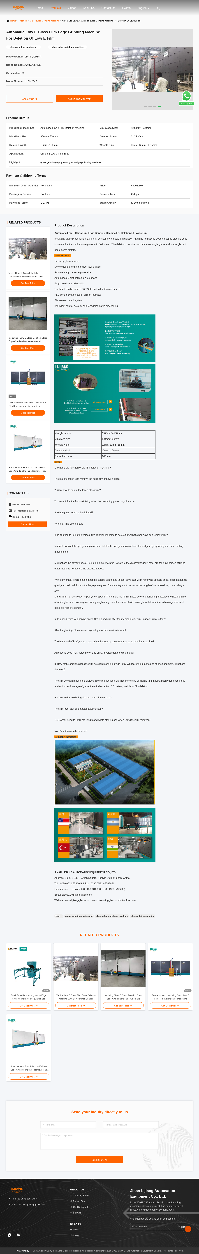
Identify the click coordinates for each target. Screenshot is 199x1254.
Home (39, 8)
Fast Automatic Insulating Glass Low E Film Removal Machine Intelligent (170, 997)
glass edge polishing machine (112, 916)
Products (55, 8)
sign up (184, 1227)
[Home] (18, 8)
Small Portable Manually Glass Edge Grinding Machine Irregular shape (28, 997)
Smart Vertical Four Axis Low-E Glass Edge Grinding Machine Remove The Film (27, 471)
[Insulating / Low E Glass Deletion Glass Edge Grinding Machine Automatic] (123, 968)
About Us (89, 8)
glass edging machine (142, 916)
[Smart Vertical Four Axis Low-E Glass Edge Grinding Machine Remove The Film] (28, 1039)
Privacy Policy (22, 1250)
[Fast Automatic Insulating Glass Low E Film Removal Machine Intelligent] (170, 968)
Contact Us (108, 8)
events (126, 8)
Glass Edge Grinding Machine (44, 20)
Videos (72, 8)
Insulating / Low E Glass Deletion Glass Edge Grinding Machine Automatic (123, 997)
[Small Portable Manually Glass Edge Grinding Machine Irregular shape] (28, 968)
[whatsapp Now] (186, 105)
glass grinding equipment (79, 916)
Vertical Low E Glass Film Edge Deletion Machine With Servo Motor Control (26, 276)
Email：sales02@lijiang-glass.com (28, 1204)
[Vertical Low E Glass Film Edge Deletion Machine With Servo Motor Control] (75, 968)
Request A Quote (78, 98)
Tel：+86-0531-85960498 (24, 1198)
